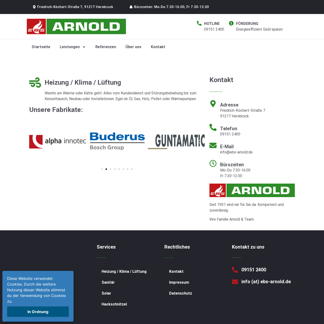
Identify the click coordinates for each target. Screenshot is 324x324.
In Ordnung (38, 311)
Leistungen (70, 47)
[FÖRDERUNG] (231, 23)
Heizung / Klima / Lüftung (124, 271)
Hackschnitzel (114, 304)
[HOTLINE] (199, 23)
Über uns (133, 47)
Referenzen (105, 47)
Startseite (41, 47)
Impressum (179, 282)
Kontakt (158, 47)
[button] (73, 7)
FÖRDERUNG (247, 23)
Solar (106, 293)
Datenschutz (180, 293)
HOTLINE (212, 23)
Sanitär (108, 282)
